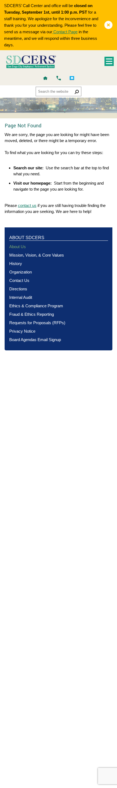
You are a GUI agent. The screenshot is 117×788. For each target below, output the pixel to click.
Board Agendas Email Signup (35, 339)
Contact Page (65, 31)
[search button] (77, 92)
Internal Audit (20, 297)
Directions (18, 289)
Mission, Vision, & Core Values (36, 255)
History (15, 263)
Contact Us (19, 280)
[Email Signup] (72, 78)
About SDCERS (26, 237)
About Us (17, 246)
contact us (27, 205)
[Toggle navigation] (109, 61)
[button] (108, 25)
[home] (45, 78)
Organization (20, 272)
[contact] (58, 78)
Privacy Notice (22, 331)
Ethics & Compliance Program (36, 305)
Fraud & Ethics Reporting (31, 314)
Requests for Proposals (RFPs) (37, 322)
